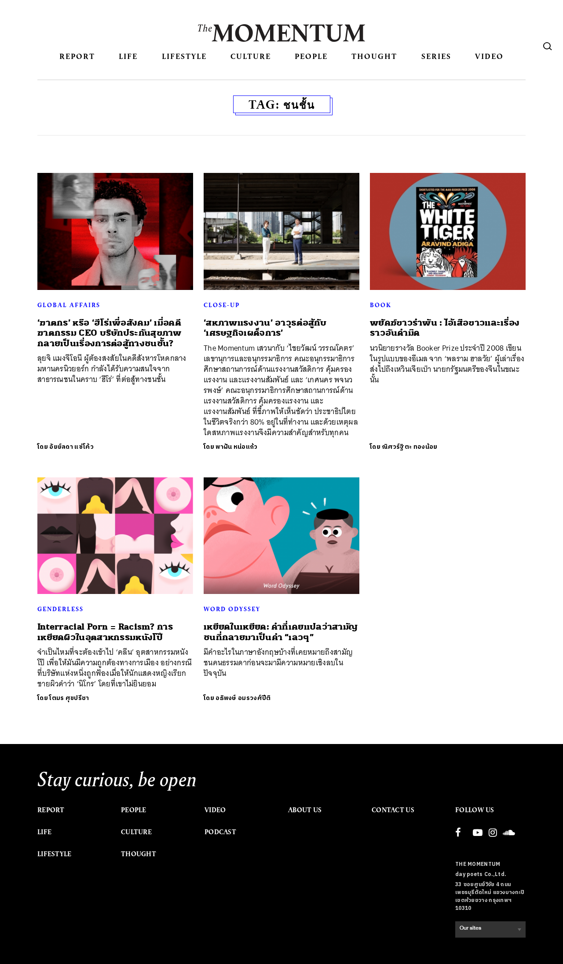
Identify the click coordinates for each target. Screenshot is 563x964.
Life (128, 56)
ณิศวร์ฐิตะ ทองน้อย (409, 447)
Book (380, 305)
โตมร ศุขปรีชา (69, 698)
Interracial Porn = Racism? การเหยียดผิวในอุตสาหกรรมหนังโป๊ (105, 631)
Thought (374, 56)
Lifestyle (184, 56)
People (311, 56)
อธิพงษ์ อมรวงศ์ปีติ (243, 698)
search (547, 46)
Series (436, 56)
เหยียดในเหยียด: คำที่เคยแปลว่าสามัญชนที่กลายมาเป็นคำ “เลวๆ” (281, 631)
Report (77, 56)
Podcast (220, 832)
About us (305, 810)
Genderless (60, 609)
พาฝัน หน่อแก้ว (236, 447)
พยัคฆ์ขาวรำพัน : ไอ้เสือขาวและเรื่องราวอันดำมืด (444, 327)
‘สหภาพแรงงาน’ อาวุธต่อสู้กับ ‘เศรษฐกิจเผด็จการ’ (265, 327)
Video (489, 56)
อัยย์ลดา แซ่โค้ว (71, 447)
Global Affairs (68, 305)
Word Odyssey (232, 609)
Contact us (393, 810)
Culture (250, 56)
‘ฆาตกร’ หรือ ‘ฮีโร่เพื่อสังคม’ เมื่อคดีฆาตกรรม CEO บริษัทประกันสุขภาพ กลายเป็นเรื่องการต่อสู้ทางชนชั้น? (109, 333)
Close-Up (222, 305)
